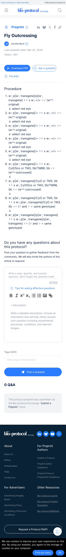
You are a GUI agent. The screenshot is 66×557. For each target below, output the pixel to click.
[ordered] (39, 295)
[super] (22, 295)
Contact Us (9, 477)
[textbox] (33, 359)
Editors (7, 460)
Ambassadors (10, 466)
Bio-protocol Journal (47, 495)
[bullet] (33, 295)
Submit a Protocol (46, 458)
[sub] (28, 295)
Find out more (43, 552)
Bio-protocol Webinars (48, 511)
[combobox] (33, 359)
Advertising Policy (13, 505)
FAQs (6, 471)
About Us (8, 454)
